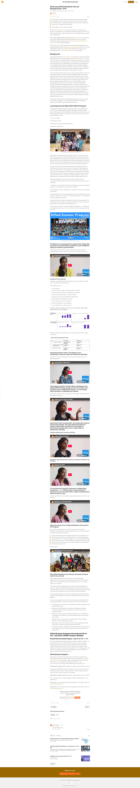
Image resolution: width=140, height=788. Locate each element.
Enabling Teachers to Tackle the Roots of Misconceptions (64, 738)
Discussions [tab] (58, 735)
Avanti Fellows (72, 50)
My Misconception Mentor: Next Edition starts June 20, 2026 (61, 740)
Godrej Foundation (64, 50)
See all (52, 763)
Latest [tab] (54, 735)
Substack (64, 785)
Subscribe (131, 2)
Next (86, 706)
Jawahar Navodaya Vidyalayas (73, 47)
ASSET (54, 663)
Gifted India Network (73, 38)
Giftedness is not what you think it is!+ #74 (60, 756)
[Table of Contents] (1, 394)
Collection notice (76, 780)
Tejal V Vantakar (55, 724)
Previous (54, 706)
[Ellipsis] (89, 725)
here (70, 651)
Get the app (75, 782)
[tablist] (55, 715)
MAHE (66, 49)
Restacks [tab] (57, 714)
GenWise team (60, 30)
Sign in (136, 2)
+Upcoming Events (53, 757)
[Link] (48, 54)
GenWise (54, 741)
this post (81, 582)
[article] (70, 741)
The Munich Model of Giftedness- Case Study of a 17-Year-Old (65, 747)
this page (61, 684)
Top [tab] (51, 735)
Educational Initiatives (67, 57)
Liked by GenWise (56, 726)
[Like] (51, 17)
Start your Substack (67, 782)
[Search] (124, 2)
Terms (71, 780)
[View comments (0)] (60, 743)
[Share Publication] (126, 2)
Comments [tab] (53, 714)
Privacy (68, 780)
